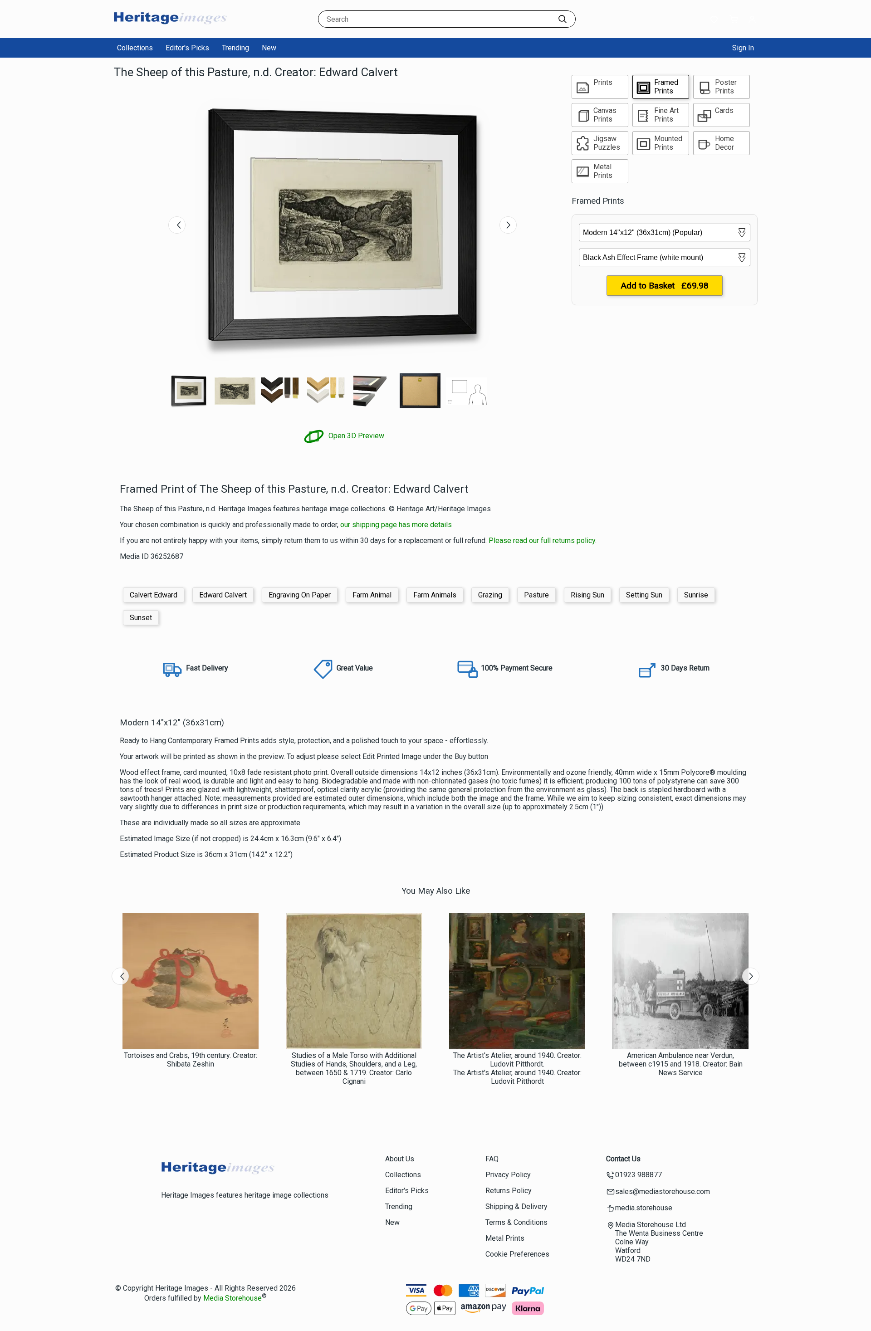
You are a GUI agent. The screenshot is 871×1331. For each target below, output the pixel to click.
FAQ (492, 1159)
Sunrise (696, 595)
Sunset (141, 617)
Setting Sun (644, 595)
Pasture (536, 595)
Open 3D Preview (355, 435)
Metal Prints (504, 1238)
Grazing (490, 595)
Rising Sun (587, 595)
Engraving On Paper (300, 595)
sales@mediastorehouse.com (662, 1191)
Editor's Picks (187, 48)
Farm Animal (371, 595)
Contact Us (623, 1159)
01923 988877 (638, 1174)
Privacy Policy (508, 1174)
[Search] (562, 19)
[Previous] (177, 225)
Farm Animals (434, 595)
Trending (235, 48)
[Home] (170, 29)
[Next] (508, 225)
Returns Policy (508, 1190)
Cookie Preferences (517, 1254)
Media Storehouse (232, 1298)
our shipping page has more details (396, 524)
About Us (399, 1159)
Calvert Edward (153, 595)
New (269, 48)
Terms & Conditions (516, 1222)
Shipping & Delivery (516, 1206)
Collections (135, 48)
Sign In (743, 48)
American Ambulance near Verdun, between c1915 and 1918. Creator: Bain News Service (681, 1064)
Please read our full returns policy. (543, 540)
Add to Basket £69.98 (665, 285)
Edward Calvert (223, 595)
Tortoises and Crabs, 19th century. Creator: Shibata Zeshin (190, 1059)
